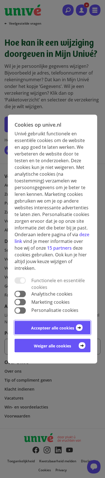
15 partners (59, 248)
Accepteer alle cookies (52, 328)
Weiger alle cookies (52, 346)
